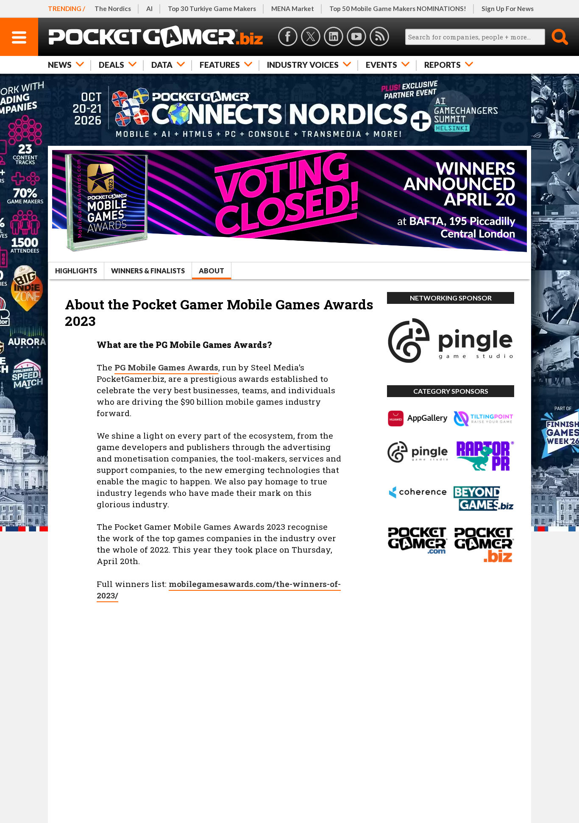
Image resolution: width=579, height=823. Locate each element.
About (211, 271)
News (60, 65)
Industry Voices (303, 65)
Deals (111, 65)
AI (149, 8)
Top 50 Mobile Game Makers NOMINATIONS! (397, 8)
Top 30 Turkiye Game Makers (212, 8)
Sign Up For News (508, 8)
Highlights (76, 271)
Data (162, 65)
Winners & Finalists (148, 271)
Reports (442, 65)
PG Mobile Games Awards (166, 367)
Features (220, 65)
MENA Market (292, 8)
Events (381, 65)
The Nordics (113, 8)
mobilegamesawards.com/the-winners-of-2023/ (219, 589)
